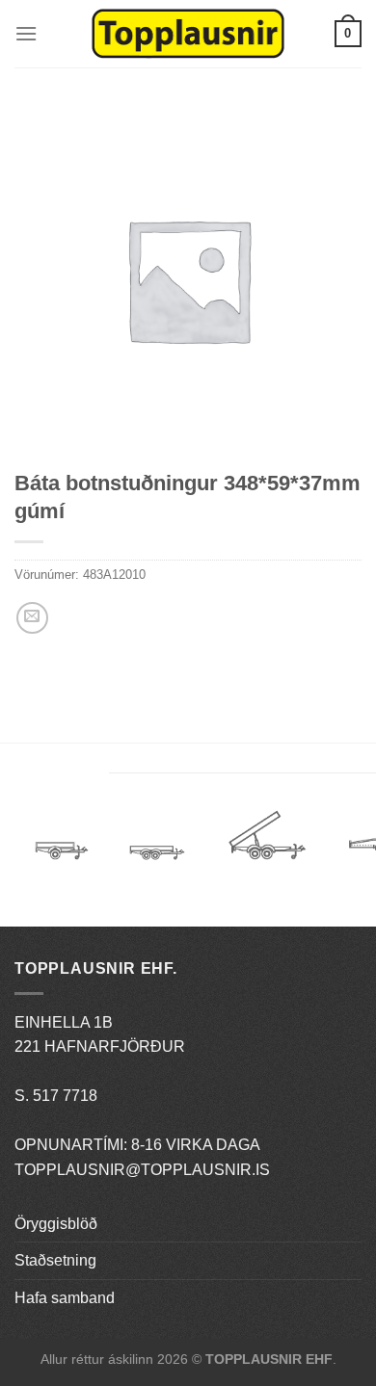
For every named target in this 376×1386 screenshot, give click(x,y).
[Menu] (26, 33)
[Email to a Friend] (32, 618)
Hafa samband (64, 1298)
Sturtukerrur (267, 842)
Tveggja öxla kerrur (157, 867)
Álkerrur (62, 842)
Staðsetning (55, 1260)
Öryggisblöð (55, 1224)
